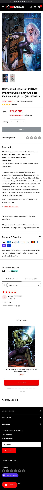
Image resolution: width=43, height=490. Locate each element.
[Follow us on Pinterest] (15, 470)
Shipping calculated (16, 115)
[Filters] (4, 285)
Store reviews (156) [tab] (31, 279)
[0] (39, 7)
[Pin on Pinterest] (31, 137)
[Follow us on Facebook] (3, 470)
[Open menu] (3, 7)
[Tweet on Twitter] (35, 137)
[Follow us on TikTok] (23, 470)
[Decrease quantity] (12, 121)
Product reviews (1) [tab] (12, 279)
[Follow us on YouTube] (19, 470)
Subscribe (9, 451)
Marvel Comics (7, 101)
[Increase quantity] (23, 121)
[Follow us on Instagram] (11, 470)
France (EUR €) (7, 460)
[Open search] (31, 7)
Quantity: (5, 122)
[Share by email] (39, 137)
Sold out (21, 129)
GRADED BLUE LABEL (11, 206)
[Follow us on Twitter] (7, 470)
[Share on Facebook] (27, 137)
